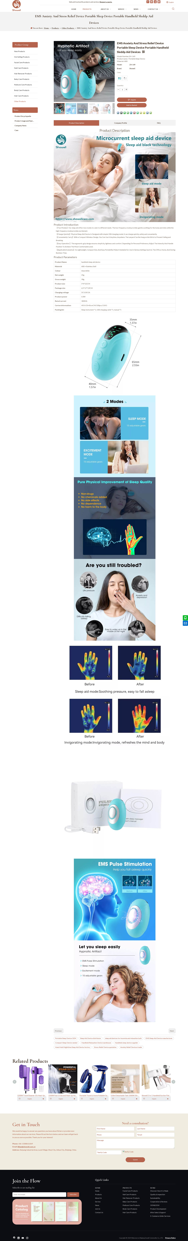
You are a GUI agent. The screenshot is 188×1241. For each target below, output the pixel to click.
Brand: (119, 68)
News (97, 1205)
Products (98, 1194)
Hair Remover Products (23, 73)
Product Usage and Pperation (26, 121)
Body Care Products (21, 90)
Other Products (20, 101)
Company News (20, 125)
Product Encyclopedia (23, 116)
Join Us (97, 1209)
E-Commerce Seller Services (160, 1216)
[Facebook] (147, 1)
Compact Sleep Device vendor (66, 1043)
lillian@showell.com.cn (26, 1147)
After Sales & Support (158, 1212)
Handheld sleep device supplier (126, 1043)
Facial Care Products (22, 62)
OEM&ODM (154, 1205)
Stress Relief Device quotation (105, 1047)
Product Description (76, 123)
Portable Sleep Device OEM (65, 1038)
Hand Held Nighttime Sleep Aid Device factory (72, 1047)
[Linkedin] (151, 1)
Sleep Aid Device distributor (90, 1038)
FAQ (158, 123)
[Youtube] (155, 1)
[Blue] (120, 78)
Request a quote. (106, 2)
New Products (19, 51)
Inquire (133, 100)
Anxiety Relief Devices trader (131, 1047)
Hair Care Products (21, 96)
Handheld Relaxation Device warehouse (96, 1043)
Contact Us (99, 1212)
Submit (135, 1160)
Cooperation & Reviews (158, 1202)
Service (97, 1202)
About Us (98, 1198)
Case (16, 130)
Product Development (158, 1209)
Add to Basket (131, 105)
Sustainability (155, 1198)
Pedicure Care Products (23, 85)
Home (97, 1191)
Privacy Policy (170, 1238)
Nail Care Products (21, 68)
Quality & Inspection (157, 1194)
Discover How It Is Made (159, 1191)
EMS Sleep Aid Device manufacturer (159, 1038)
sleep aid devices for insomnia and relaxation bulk (123, 1038)
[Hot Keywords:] (173, 8)
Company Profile (120, 123)
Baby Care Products (21, 79)
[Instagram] (159, 1)
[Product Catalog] (47, 1212)
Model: (119, 65)
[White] (125, 78)
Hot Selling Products (22, 57)
